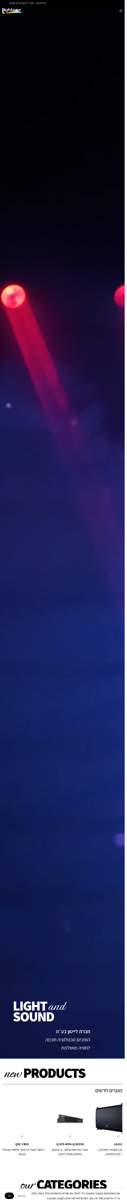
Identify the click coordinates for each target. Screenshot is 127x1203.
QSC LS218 (14, 1144)
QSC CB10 (62, 1144)
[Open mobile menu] (121, 11)
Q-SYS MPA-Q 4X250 (110, 1144)
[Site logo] (13, 10)
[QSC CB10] (62, 1118)
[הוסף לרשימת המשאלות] (110, 1136)
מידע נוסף (21, 1196)
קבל (9, 1195)
